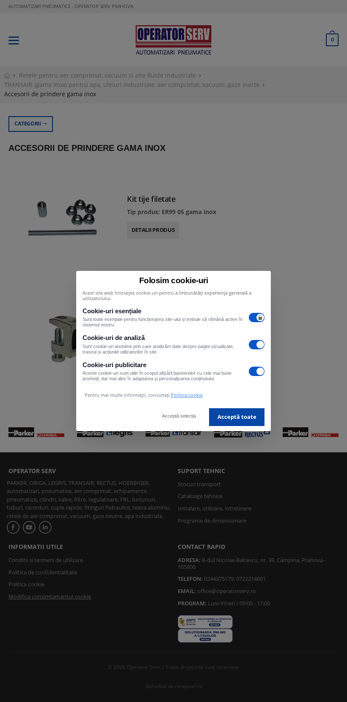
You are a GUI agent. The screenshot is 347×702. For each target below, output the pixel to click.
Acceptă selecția (179, 415)
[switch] (257, 317)
